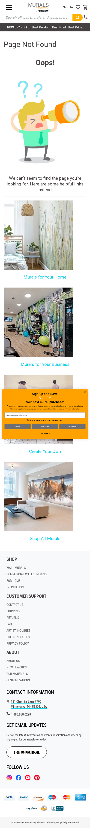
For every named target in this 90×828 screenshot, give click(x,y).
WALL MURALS (16, 567)
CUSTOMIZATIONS (18, 680)
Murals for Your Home (45, 277)
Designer (72, 426)
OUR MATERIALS (17, 673)
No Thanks (45, 433)
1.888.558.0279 (21, 714)
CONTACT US (14, 604)
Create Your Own (45, 451)
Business (45, 426)
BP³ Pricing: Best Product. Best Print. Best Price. (45, 27)
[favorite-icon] (78, 7)
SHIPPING (13, 611)
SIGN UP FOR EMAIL (27, 752)
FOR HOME (13, 580)
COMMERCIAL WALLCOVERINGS (27, 574)
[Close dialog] (85, 392)
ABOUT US (13, 660)
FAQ (9, 624)
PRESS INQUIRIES (18, 637)
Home (17, 426)
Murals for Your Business (45, 364)
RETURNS (12, 617)
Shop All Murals (45, 538)
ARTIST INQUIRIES (18, 630)
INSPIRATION (15, 587)
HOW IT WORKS (16, 667)
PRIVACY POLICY (17, 643)
